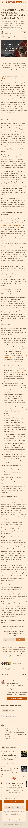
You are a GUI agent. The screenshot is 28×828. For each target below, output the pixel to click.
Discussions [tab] (13, 747)
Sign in (24, 2)
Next (23, 674)
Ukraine (20, 353)
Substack (6, 824)
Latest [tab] (7, 747)
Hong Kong (22, 370)
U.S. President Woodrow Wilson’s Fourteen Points (13, 224)
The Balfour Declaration (14, 246)
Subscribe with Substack (15, 808)
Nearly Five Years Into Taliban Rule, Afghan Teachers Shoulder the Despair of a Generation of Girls (10, 754)
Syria (5, 355)
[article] (14, 757)
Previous (6, 674)
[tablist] (8, 710)
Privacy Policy (19, 814)
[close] (23, 776)
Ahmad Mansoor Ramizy (11, 761)
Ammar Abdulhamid (10, 31)
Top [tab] (3, 747)
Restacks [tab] (11, 710)
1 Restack (19, 663)
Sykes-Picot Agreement (8, 248)
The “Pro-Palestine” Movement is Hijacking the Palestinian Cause (10, 769)
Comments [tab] (5, 710)
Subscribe (19, 2)
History (3, 7)
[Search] (25, 747)
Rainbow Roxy (8, 725)
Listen (24, 32)
